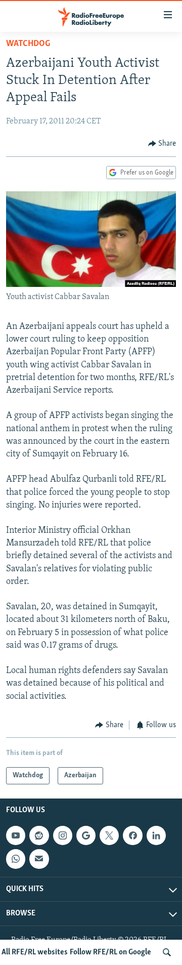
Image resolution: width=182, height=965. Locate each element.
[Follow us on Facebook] (132, 835)
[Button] (162, 143)
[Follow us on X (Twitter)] (109, 835)
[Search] (167, 952)
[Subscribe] (39, 859)
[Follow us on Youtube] (15, 835)
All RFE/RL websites (35, 952)
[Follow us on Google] (86, 835)
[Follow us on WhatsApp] (15, 859)
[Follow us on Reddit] (39, 835)
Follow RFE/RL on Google (110, 952)
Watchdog (28, 44)
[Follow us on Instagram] (62, 835)
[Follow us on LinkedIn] (156, 835)
